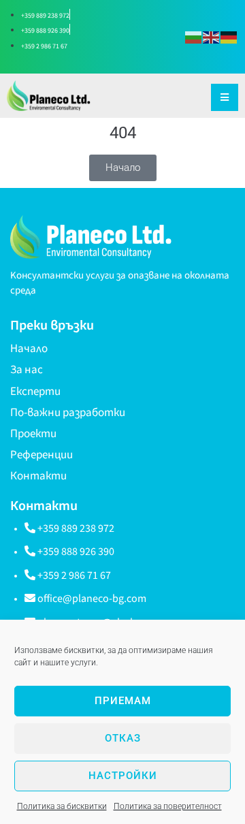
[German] (229, 36)
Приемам (123, 701)
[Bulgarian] (194, 36)
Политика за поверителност (168, 806)
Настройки (122, 776)
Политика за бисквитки (62, 806)
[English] (211, 36)
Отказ (123, 738)
